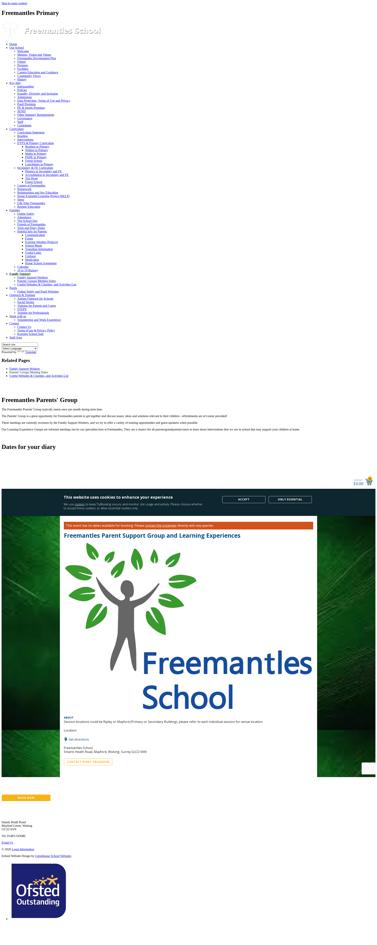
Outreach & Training (22, 295)
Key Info (15, 83)
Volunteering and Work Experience (39, 319)
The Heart (31, 178)
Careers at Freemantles (31, 185)
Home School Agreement (41, 263)
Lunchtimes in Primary (39, 164)
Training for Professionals (33, 312)
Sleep (20, 199)
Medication (32, 259)
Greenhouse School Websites (53, 856)
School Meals (33, 245)
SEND (21, 111)
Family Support (19, 274)
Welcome (23, 51)
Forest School (33, 160)
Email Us (7, 842)
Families (14, 210)
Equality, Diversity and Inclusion (37, 93)
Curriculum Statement (30, 132)
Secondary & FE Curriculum (35, 167)
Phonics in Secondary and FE (43, 171)
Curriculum (16, 129)
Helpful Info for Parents (32, 231)
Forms (29, 238)
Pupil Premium (26, 104)
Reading (22, 136)
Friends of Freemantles (31, 224)
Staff (20, 122)
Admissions (24, 97)
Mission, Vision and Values (34, 54)
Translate (30, 352)
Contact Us (24, 327)
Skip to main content (14, 3)
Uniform (30, 256)
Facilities (22, 69)
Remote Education (28, 206)
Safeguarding (25, 86)
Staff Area (15, 337)
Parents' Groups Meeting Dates (36, 281)
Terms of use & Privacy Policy (36, 330)
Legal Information (23, 849)
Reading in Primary (37, 146)
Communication (35, 235)
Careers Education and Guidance (37, 72)
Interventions (25, 139)
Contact (14, 323)
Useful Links (33, 252)
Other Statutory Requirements (35, 114)
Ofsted (21, 61)
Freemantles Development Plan (36, 58)
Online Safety (25, 213)
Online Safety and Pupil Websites (38, 291)
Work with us (17, 316)
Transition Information (39, 249)
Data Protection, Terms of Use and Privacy (43, 100)
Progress (22, 65)
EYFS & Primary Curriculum (35, 143)
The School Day (27, 221)
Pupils (13, 288)
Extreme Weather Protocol (41, 242)
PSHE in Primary (36, 157)
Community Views (29, 76)
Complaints (24, 125)
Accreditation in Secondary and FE (47, 175)
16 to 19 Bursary (27, 270)
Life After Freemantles (31, 203)
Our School (16, 47)
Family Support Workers (32, 277)
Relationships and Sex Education (37, 192)
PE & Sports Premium (31, 107)
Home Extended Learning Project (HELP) (43, 196)
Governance (24, 118)
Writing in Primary (36, 150)
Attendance (24, 217)
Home (13, 44)
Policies (22, 90)
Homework (24, 189)
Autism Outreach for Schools (35, 298)
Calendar (22, 266)
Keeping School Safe (30, 334)
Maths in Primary (36, 153)
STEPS (22, 309)
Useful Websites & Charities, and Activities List (46, 284)
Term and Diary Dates (31, 228)
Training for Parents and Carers (36, 305)
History (22, 79)
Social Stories (25, 302)
